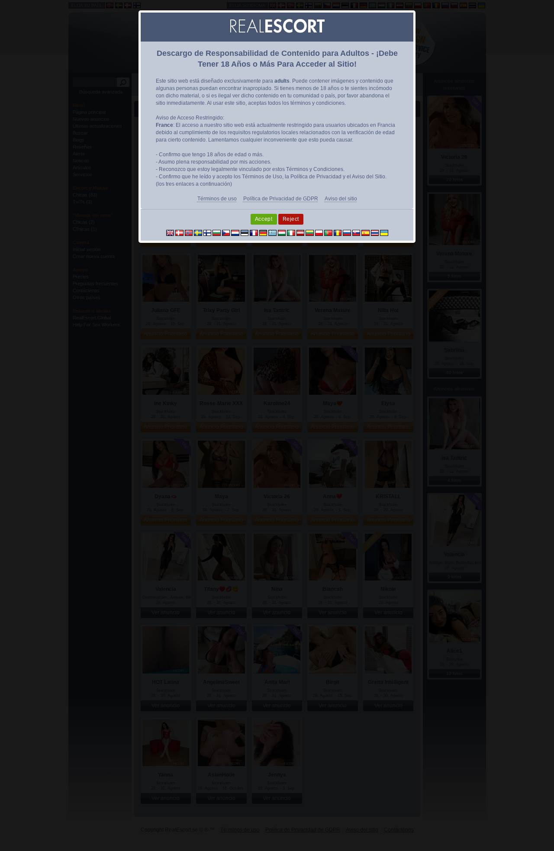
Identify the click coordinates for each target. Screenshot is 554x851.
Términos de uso (217, 199)
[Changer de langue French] (254, 232)
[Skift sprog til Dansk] (179, 232)
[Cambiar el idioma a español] (365, 232)
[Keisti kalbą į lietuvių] (310, 232)
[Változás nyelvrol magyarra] (282, 232)
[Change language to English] (170, 232)
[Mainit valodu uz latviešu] (300, 232)
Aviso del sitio (341, 199)
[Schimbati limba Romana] (338, 232)
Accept (264, 219)
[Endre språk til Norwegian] (189, 232)
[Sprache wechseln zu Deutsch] (263, 232)
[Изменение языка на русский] (347, 232)
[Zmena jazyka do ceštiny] (226, 232)
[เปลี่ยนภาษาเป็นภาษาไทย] (375, 232)
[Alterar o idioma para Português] (328, 232)
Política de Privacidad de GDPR (280, 199)
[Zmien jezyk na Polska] (319, 232)
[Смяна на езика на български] (217, 232)
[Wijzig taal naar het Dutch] (235, 232)
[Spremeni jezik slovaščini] (356, 232)
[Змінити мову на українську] (384, 232)
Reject (291, 219)
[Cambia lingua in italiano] (291, 232)
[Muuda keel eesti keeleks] (245, 232)
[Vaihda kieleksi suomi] (207, 232)
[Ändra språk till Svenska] (198, 232)
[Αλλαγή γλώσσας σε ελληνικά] (272, 232)
